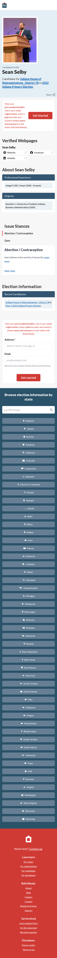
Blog (28, 892)
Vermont (28, 779)
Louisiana (28, 564)
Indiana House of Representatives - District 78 (27, 302)
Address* (10, 339)
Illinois (28, 524)
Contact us (35, 848)
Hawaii (28, 508)
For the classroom (28, 927)
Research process (28, 906)
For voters (28, 861)
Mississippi (28, 612)
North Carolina (28, 683)
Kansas (28, 548)
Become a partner (28, 932)
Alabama (28, 420)
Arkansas (29, 444)
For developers (28, 875)
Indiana (28, 532)
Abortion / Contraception (18, 233)
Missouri (28, 620)
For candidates (29, 870)
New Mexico (28, 667)
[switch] (51, 94)
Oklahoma (28, 707)
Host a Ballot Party (28, 923)
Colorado (28, 460)
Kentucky (28, 556)
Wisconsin (28, 811)
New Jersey (28, 659)
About (28, 888)
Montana (28, 627)
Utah (28, 771)
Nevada (28, 643)
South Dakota (28, 747)
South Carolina (28, 739)
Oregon (28, 715)
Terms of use (29, 949)
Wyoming (28, 819)
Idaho (29, 516)
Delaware (28, 476)
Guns (7, 240)
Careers (28, 897)
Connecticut (28, 468)
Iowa (28, 540)
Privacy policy (28, 945)
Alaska (28, 428)
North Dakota (28, 691)
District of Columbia (28, 484)
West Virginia (28, 803)
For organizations (28, 866)
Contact (28, 901)
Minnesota (28, 604)
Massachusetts (28, 588)
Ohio (28, 699)
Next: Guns (9, 270)
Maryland (28, 580)
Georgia (28, 500)
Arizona (28, 436)
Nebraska (28, 635)
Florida (28, 492)
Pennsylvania (28, 723)
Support (28, 910)
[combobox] (28, 346)
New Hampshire (28, 651)
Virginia (28, 787)
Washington (28, 795)
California (28, 452)
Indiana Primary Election (23, 305)
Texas (28, 763)
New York (28, 675)
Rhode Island (28, 731)
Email (8, 353)
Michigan (29, 596)
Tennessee (28, 755)
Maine (28, 572)
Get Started (40, 115)
